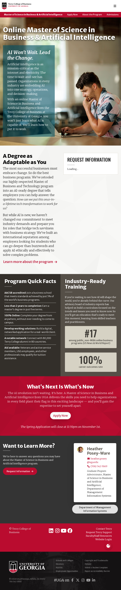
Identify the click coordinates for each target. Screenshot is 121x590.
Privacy (88, 564)
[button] (30, 261)
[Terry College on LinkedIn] (51, 531)
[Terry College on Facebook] (70, 531)
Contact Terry (104, 528)
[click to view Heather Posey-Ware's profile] (80, 449)
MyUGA (59, 567)
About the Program (92, 14)
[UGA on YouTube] (88, 580)
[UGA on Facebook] (73, 580)
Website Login (103, 539)
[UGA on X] (78, 580)
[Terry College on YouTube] (63, 531)
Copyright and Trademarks (96, 560)
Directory (60, 564)
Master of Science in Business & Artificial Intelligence (33, 14)
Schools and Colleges (64, 560)
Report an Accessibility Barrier (97, 571)
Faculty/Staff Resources (99, 535)
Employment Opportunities (67, 571)
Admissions (112, 14)
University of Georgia (29, 567)
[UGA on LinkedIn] (93, 580)
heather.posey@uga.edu (97, 460)
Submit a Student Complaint (96, 567)
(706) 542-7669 (98, 466)
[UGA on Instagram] (83, 580)
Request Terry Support (99, 532)
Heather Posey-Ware (98, 451)
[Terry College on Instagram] (57, 531)
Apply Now (72, 14)
